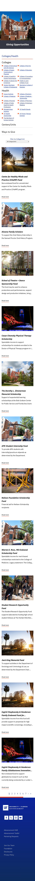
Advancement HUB (11, 830)
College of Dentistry (25, 94)
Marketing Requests (11, 836)
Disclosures (8, 852)
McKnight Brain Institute (8, 110)
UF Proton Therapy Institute (25, 115)
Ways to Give (8, 131)
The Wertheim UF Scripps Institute (9, 119)
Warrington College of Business (26, 86)
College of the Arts (25, 66)
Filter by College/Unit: (17, 139)
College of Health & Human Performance (10, 77)
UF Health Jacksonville (7, 115)
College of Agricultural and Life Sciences (10, 67)
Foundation (8, 848)
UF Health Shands (25, 109)
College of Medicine (9, 96)
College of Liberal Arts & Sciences (10, 82)
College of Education (26, 70)
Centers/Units (9, 124)
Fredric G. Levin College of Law (24, 82)
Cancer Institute (8, 94)
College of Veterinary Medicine (26, 104)
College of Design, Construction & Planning (9, 72)
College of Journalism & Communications (26, 77)
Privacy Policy (9, 855)
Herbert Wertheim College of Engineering (10, 86)
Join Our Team (9, 845)
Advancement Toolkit (11, 833)
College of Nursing (9, 101)
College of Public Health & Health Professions (9, 105)
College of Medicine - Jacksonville (26, 97)
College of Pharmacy (26, 101)
